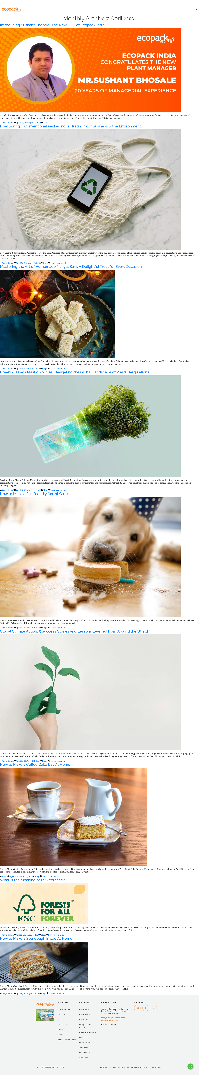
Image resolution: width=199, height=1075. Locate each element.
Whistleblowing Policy (66, 1040)
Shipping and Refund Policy (140, 1067)
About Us (61, 1014)
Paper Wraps (84, 1014)
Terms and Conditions (121, 1067)
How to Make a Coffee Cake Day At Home (35, 764)
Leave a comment (58, 263)
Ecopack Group (63, 1009)
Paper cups (84, 1020)
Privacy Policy (105, 1067)
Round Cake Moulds (87, 1032)
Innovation (61, 1020)
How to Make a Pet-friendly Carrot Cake (34, 494)
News (45, 122)
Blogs (45, 263)
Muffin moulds (85, 1037)
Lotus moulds (84, 1053)
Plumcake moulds (86, 1043)
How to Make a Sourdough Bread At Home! (36, 938)
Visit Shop (83, 1058)
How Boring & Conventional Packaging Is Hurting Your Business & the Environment (70, 126)
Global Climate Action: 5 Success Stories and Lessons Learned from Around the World (74, 631)
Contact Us (62, 1025)
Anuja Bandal (8, 122)
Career (60, 1030)
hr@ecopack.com (109, 1020)
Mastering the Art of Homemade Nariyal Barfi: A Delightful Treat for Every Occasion (71, 266)
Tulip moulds (84, 1048)
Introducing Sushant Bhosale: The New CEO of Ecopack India (52, 25)
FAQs (59, 1035)
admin (5, 876)
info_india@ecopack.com (113, 1018)
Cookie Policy (157, 1067)
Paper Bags (84, 1009)
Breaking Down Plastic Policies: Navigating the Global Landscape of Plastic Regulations (74, 372)
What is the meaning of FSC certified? (32, 880)
